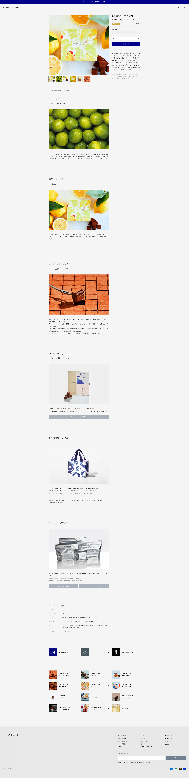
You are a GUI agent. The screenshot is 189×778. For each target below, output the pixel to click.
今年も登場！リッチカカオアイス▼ (94, 1)
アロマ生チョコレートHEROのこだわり (59, 90)
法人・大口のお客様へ (123, 741)
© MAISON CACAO (7, 768)
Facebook (169, 738)
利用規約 (143, 738)
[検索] (182, 7)
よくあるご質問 (121, 744)
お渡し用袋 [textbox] (114, 29)
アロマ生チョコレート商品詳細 (57, 606)
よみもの (120, 746)
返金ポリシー (144, 744)
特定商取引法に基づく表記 (147, 746)
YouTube (169, 744)
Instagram (169, 735)
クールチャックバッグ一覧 (94, 586)
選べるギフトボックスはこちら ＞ (78, 416)
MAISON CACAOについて (124, 738)
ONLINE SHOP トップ (123, 735)
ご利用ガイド (143, 735)
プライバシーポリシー (145, 741)
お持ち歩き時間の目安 (63, 586)
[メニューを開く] (4, 7)
